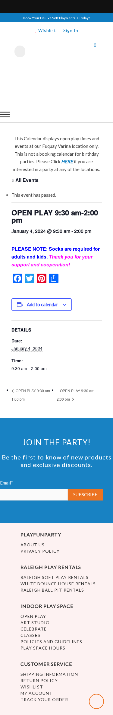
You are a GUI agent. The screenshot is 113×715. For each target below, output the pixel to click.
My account (36, 693)
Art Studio (35, 622)
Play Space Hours (42, 647)
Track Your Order (44, 699)
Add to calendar (42, 304)
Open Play (33, 616)
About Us (32, 544)
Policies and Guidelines (51, 641)
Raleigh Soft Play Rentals (54, 577)
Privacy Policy (40, 551)
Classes (30, 635)
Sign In (70, 30)
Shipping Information (49, 674)
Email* (6, 482)
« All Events (25, 179)
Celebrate (33, 628)
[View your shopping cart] (90, 52)
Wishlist (46, 30)
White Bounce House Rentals (58, 583)
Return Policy (39, 680)
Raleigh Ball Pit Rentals (52, 590)
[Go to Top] (96, 701)
